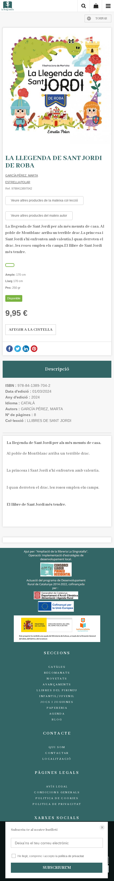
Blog (57, 719)
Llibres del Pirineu (57, 690)
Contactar (57, 753)
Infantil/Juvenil (56, 696)
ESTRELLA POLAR (17, 182)
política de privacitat (71, 856)
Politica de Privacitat (57, 804)
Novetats (57, 679)
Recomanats (57, 673)
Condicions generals (57, 792)
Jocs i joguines (57, 702)
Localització (57, 759)
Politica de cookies (57, 798)
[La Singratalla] (7, 6)
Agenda (57, 714)
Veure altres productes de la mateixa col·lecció (44, 200)
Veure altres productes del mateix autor (39, 215)
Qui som (57, 747)
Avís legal (57, 786)
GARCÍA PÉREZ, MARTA (21, 175)
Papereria (57, 708)
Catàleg (57, 667)
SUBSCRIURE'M (57, 867)
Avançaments (57, 684)
